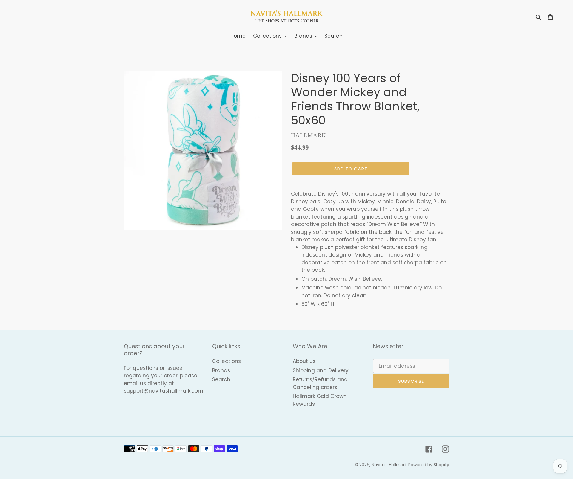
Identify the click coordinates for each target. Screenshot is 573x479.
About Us (304, 361)
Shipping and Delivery (321, 370)
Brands (221, 370)
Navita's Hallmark (389, 465)
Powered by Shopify (428, 465)
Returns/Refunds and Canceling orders (320, 383)
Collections (226, 361)
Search (221, 379)
